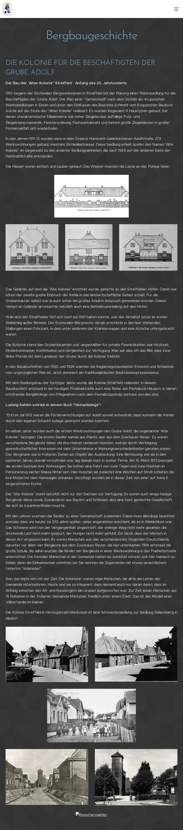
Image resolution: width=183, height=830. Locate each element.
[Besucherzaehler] (91, 814)
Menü (176, 8)
